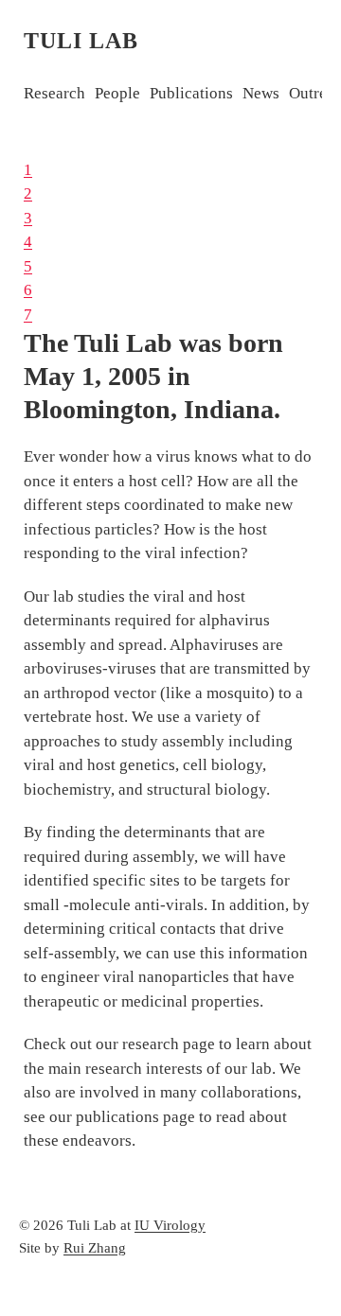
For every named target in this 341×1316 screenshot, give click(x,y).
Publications (191, 93)
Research (54, 93)
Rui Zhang (94, 1247)
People (117, 93)
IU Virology (170, 1225)
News (260, 93)
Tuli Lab (81, 40)
